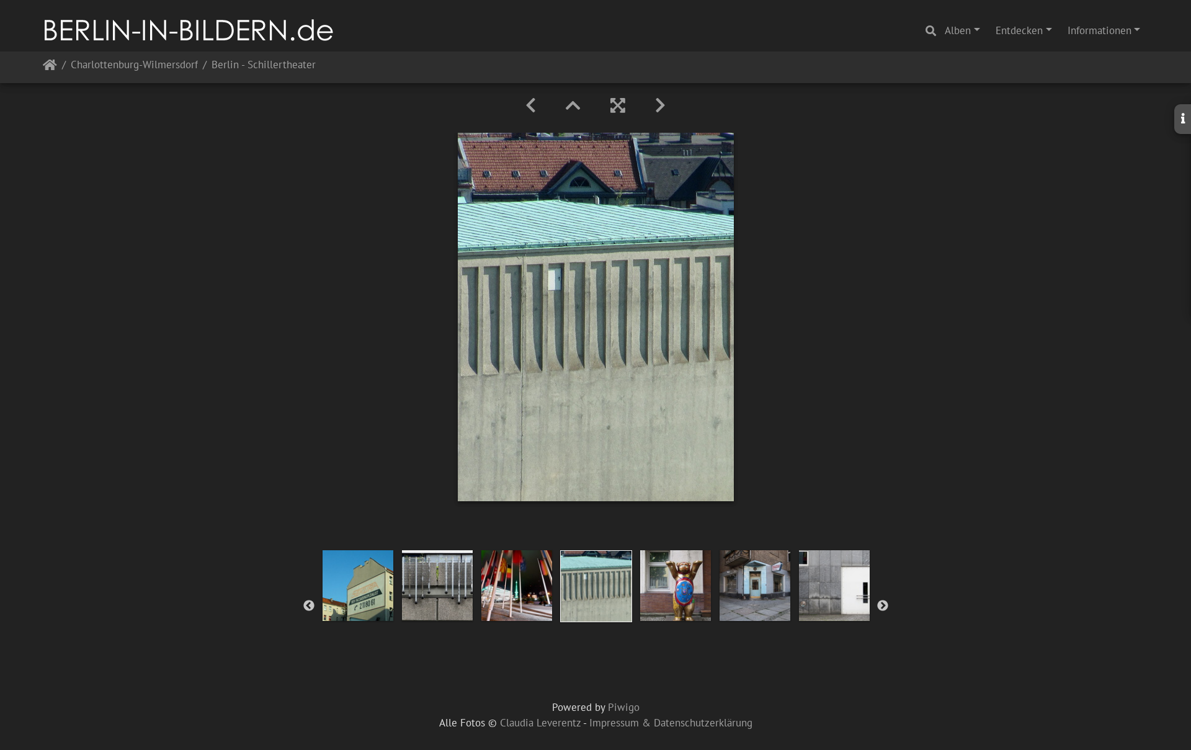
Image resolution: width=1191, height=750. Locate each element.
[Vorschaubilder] (573, 105)
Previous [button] (309, 606)
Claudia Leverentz (540, 723)
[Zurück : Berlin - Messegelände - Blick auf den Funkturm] (531, 105)
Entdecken (1019, 30)
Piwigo (624, 707)
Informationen (1099, 30)
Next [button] (883, 606)
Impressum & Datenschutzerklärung (670, 723)
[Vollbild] (618, 105)
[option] (358, 585)
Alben (958, 30)
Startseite (50, 67)
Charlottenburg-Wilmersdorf (134, 65)
